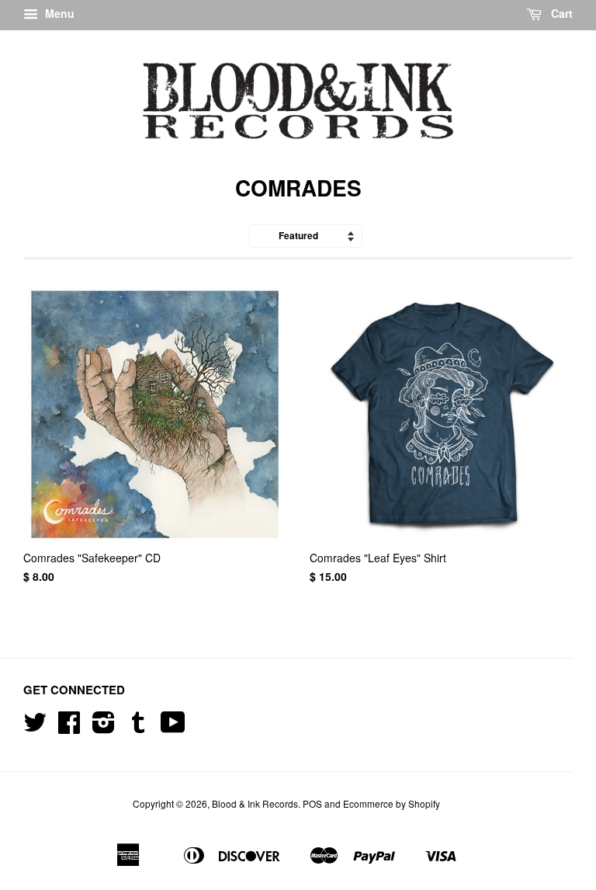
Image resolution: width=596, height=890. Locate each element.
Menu (58, 13)
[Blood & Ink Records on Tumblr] (138, 727)
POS (312, 803)
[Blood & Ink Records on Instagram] (104, 727)
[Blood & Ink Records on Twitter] (35, 727)
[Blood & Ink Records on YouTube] (173, 727)
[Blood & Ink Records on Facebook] (69, 727)
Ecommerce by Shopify (391, 803)
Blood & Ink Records (255, 803)
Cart (560, 13)
